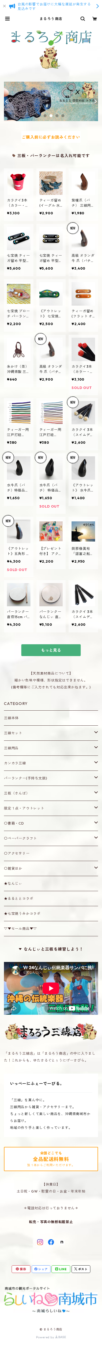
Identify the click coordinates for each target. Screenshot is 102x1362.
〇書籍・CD (14, 823)
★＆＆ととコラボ (18, 898)
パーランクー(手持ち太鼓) (25, 778)
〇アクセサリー (17, 853)
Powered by (45, 1337)
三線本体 (11, 718)
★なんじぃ (13, 883)
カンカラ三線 (15, 763)
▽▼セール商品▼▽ (20, 928)
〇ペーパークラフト (20, 838)
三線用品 (11, 748)
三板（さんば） (17, 793)
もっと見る (51, 650)
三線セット (13, 733)
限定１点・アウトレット (24, 808)
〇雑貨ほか (13, 868)
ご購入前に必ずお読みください (51, 137)
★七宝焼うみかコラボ (22, 913)
